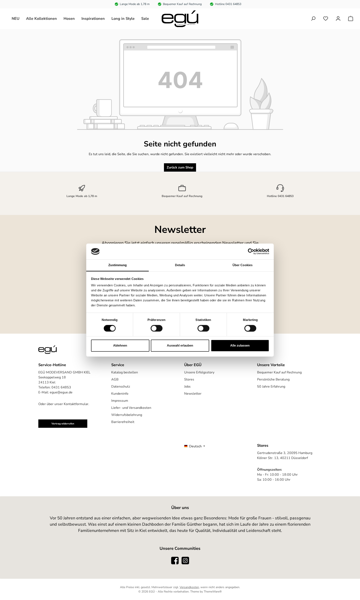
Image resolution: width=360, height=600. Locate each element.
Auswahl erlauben (180, 345)
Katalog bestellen (124, 372)
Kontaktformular (76, 404)
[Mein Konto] (338, 18)
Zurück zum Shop (180, 167)
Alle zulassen (240, 345)
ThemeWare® (213, 592)
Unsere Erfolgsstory (199, 372)
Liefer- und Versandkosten (131, 407)
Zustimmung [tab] (117, 265)
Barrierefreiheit (122, 422)
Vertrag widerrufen (62, 423)
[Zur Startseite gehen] (180, 18)
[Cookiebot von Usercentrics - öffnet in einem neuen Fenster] (251, 251)
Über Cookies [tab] (242, 265)
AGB (115, 379)
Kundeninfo (119, 393)
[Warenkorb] (350, 18)
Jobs (187, 386)
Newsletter (192, 393)
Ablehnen (120, 345)
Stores (189, 379)
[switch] (156, 328)
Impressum (119, 400)
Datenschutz (120, 386)
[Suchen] (313, 18)
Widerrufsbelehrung (126, 415)
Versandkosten (189, 587)
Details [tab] (180, 265)
